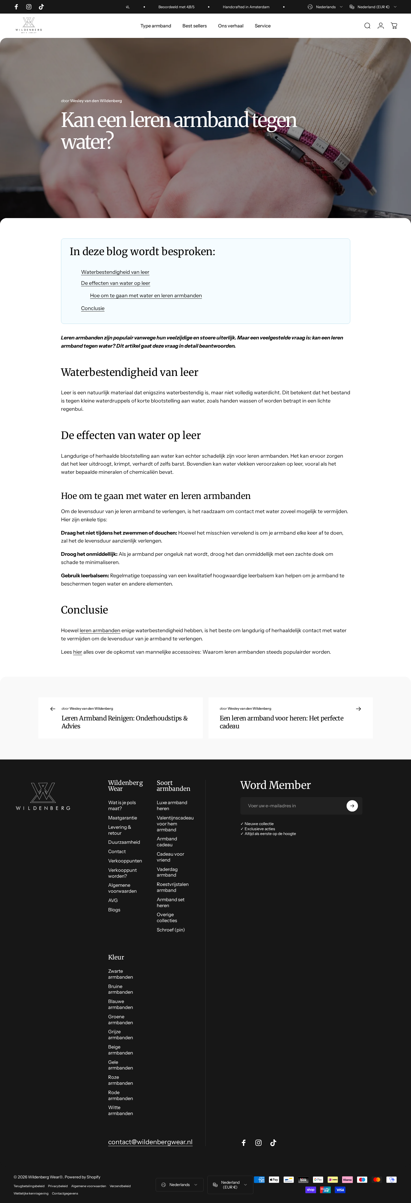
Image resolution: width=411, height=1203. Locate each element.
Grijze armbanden (120, 1034)
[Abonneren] (352, 806)
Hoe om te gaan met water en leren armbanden (146, 295)
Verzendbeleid (120, 1186)
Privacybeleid (58, 1186)
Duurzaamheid (124, 842)
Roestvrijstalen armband (173, 887)
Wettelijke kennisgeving (31, 1193)
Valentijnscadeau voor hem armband (175, 823)
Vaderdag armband (167, 872)
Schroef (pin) (171, 930)
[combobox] (325, 7)
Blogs (114, 910)
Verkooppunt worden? (122, 873)
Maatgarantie (122, 818)
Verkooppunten (125, 861)
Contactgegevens (65, 1193)
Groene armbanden (120, 1019)
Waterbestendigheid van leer (115, 272)
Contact (117, 851)
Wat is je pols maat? (122, 805)
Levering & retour (119, 830)
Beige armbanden (120, 1050)
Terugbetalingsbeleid (29, 1186)
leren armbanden (100, 630)
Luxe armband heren (172, 805)
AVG (113, 900)
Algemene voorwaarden (122, 888)
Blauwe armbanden (120, 1004)
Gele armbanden (120, 1065)
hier (77, 652)
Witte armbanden (120, 1110)
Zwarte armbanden (120, 974)
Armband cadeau (167, 841)
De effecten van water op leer (115, 283)
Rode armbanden (120, 1095)
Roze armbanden (120, 1080)
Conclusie (93, 308)
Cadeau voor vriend (170, 857)
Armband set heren (170, 902)
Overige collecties (167, 917)
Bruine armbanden (120, 989)
